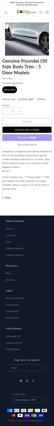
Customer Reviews (14, 255)
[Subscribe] (43, 367)
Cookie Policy (12, 311)
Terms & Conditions (15, 298)
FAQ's (9, 242)
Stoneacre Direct (14, 343)
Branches (10, 280)
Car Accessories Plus (23, 421)
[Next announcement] (49, 4)
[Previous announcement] (5, 4)
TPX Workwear (13, 349)
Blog (8, 273)
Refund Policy (12, 318)
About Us (10, 229)
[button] (6, 12)
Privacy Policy (12, 305)
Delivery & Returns (15, 248)
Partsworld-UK (13, 336)
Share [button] (8, 197)
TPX (44, 421)
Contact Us (11, 235)
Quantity (6, 105)
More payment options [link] (27, 144)
